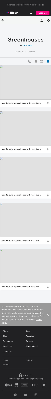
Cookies (29, 341)
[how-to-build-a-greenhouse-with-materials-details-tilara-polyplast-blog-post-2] (25, 266)
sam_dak (27, 45)
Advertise (30, 336)
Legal (5, 360)
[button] (41, 20)
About (5, 331)
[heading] (12, 13)
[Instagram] (36, 395)
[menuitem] (31, 13)
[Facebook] (15, 395)
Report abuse (32, 346)
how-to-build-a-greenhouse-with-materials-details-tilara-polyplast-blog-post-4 (21, 195)
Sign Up (43, 13)
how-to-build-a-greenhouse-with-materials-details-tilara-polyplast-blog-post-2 (21, 287)
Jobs (28, 331)
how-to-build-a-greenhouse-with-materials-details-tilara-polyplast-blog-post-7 (21, 103)
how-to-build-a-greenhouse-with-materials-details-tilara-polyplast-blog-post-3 (21, 241)
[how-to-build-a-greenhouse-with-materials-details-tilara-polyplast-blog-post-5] (25, 128)
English (6, 351)
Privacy (29, 360)
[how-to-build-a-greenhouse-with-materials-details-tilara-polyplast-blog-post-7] (25, 82)
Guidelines (7, 346)
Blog (5, 336)
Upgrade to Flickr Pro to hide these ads (25, 4)
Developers (8, 341)
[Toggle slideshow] (29, 61)
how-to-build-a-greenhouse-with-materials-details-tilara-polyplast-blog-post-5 (21, 149)
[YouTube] (25, 395)
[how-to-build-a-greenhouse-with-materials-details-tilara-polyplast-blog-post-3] (25, 220)
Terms (5, 364)
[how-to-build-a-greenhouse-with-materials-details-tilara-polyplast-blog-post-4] (25, 174)
